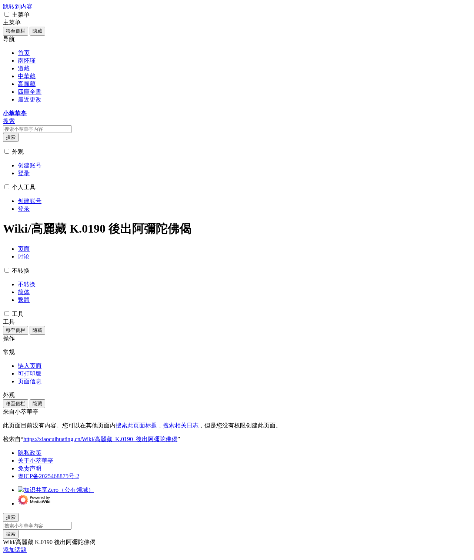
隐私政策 (29, 453)
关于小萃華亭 (35, 460)
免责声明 (29, 468)
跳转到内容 (18, 6)
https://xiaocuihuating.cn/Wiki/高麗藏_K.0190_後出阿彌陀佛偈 (100, 439)
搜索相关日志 (180, 425)
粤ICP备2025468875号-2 (48, 476)
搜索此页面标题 (136, 425)
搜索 (11, 137)
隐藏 (37, 31)
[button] (6, 14)
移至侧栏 (15, 31)
